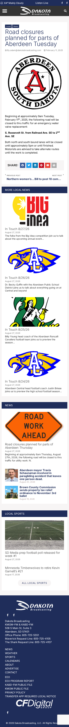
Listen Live (42, 3)
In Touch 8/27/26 (17, 229)
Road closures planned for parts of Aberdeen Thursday (29, 446)
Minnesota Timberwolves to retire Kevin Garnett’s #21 (32, 569)
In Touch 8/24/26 (17, 381)
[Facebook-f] (62, 3)
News (15, 26)
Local (8, 26)
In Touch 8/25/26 (17, 329)
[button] (4, 11)
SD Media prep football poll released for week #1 (32, 554)
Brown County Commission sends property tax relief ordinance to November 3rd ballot (38, 492)
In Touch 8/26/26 (17, 277)
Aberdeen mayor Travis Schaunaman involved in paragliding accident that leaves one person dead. (40, 474)
